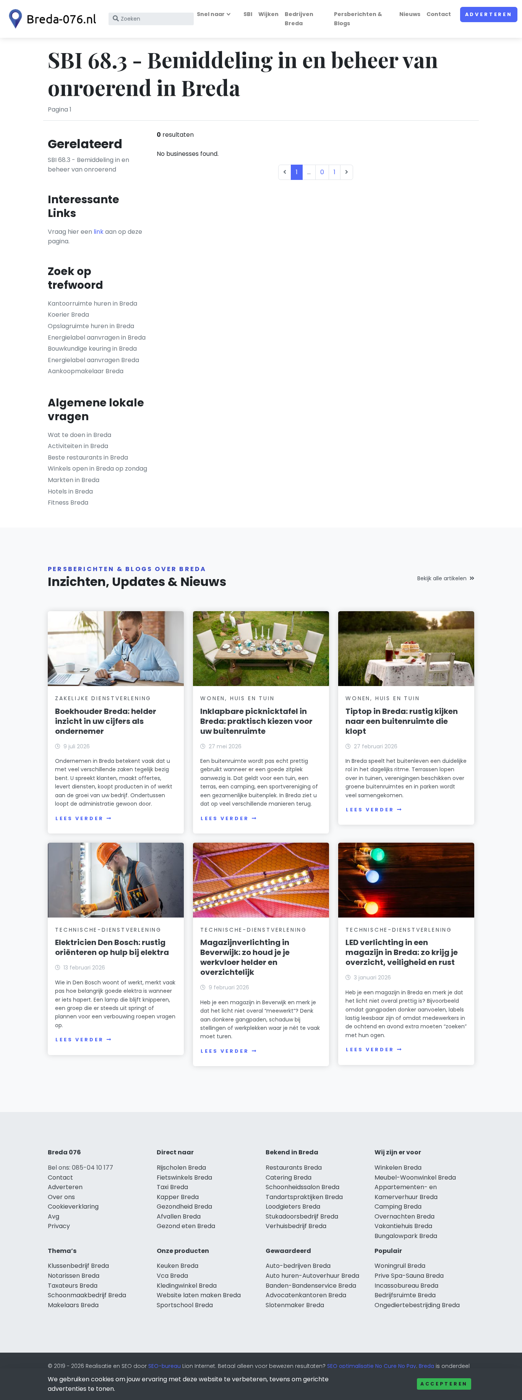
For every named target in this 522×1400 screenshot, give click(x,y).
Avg (53, 1216)
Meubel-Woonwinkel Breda (415, 1177)
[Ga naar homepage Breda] (50, 19)
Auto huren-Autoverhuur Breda (312, 1275)
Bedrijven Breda (299, 18)
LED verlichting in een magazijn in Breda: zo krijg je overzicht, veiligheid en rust (401, 952)
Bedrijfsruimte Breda (405, 1295)
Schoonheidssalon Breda (302, 1187)
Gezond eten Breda (186, 1226)
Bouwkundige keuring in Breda (92, 348)
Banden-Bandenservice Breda (311, 1285)
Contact (438, 14)
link (99, 231)
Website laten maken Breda (199, 1295)
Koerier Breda (68, 314)
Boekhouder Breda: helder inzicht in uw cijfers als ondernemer (105, 721)
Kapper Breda (178, 1197)
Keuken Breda (177, 1265)
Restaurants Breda (294, 1167)
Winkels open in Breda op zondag (97, 468)
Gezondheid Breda (184, 1206)
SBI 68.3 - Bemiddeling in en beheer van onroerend (88, 164)
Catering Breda (288, 1177)
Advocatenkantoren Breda (306, 1295)
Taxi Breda (172, 1187)
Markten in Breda (73, 480)
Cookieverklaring (73, 1206)
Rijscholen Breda (181, 1167)
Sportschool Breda (185, 1305)
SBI (247, 14)
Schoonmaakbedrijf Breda (87, 1295)
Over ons (61, 1197)
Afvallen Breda (179, 1216)
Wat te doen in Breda (79, 435)
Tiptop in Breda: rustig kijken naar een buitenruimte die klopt (401, 721)
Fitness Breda (68, 502)
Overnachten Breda (404, 1216)
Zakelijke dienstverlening (103, 698)
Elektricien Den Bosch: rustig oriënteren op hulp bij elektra (112, 947)
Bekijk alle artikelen (442, 578)
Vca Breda (172, 1275)
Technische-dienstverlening (108, 930)
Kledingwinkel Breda (187, 1285)
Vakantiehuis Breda (403, 1226)
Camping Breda (397, 1206)
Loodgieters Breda (293, 1206)
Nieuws (409, 14)
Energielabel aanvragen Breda (93, 360)
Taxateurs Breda (72, 1285)
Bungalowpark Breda (405, 1236)
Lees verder (79, 818)
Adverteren (488, 14)
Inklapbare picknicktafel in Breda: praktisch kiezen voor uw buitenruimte (256, 721)
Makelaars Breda (73, 1305)
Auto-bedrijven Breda (298, 1265)
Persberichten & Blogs (358, 18)
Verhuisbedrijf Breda (296, 1226)
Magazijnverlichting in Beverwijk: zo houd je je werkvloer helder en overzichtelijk (245, 957)
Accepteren (444, 1384)
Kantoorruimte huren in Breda (92, 303)
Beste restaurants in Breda (88, 457)
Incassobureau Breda (406, 1285)
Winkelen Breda (397, 1167)
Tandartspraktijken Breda (304, 1197)
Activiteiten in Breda (78, 446)
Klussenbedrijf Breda (78, 1265)
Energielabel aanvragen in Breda (97, 337)
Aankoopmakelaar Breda (85, 371)
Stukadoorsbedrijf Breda (302, 1216)
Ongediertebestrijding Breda (417, 1305)
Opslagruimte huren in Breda (91, 326)
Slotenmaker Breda (295, 1305)
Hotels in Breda (70, 491)
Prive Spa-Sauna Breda (409, 1275)
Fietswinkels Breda (184, 1177)
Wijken (268, 14)
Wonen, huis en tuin (237, 698)
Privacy (59, 1226)
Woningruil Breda (399, 1265)
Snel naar (211, 14)
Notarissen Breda (73, 1275)
